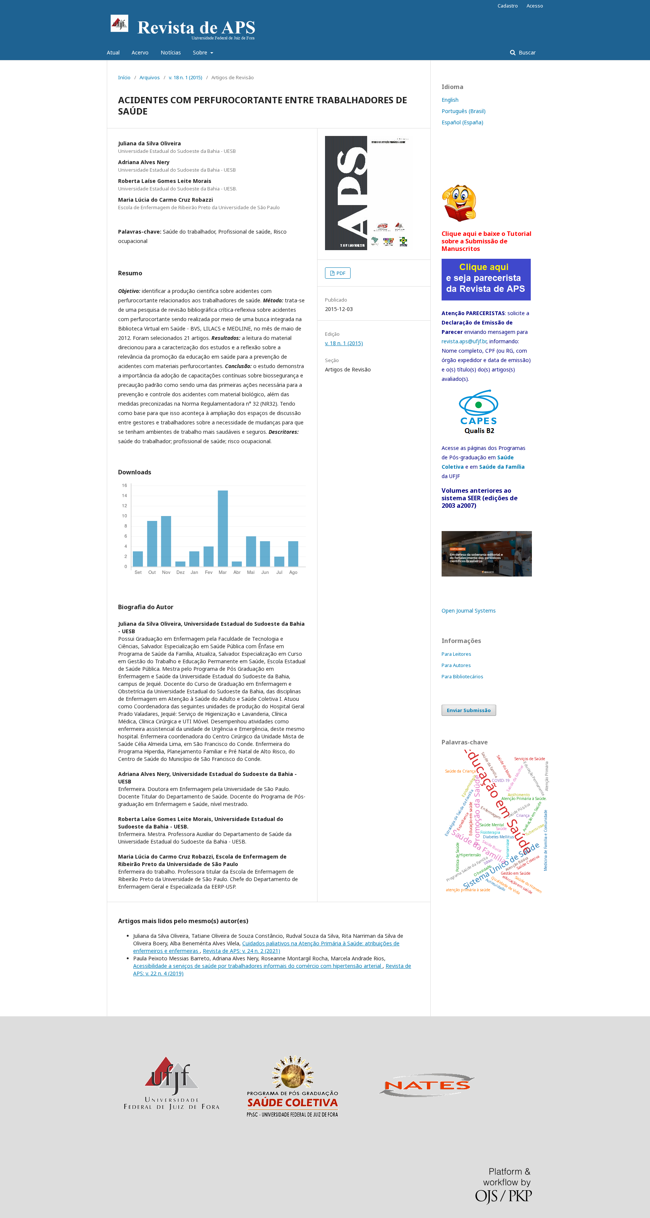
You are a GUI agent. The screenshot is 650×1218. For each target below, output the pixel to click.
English (450, 99)
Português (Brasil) (464, 111)
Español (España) (462, 122)
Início (124, 77)
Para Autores (456, 665)
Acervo (140, 52)
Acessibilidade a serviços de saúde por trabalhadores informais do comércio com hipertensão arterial (258, 965)
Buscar (526, 52)
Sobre (201, 52)
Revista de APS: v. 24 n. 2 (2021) (241, 950)
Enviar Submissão (469, 710)
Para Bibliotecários (462, 676)
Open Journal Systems (469, 610)
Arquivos (150, 77)
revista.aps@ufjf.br (464, 341)
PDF (340, 273)
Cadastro (508, 5)
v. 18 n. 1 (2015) (185, 77)
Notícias (171, 52)
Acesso (535, 5)
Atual (113, 52)
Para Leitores (456, 654)
